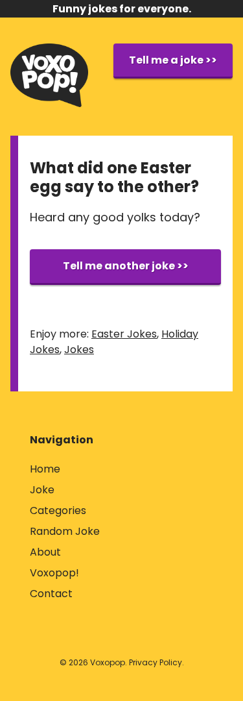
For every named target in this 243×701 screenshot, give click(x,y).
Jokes (79, 349)
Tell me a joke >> (173, 60)
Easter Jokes (124, 333)
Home (45, 468)
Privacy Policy (155, 662)
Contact (51, 593)
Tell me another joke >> (126, 265)
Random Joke (65, 531)
